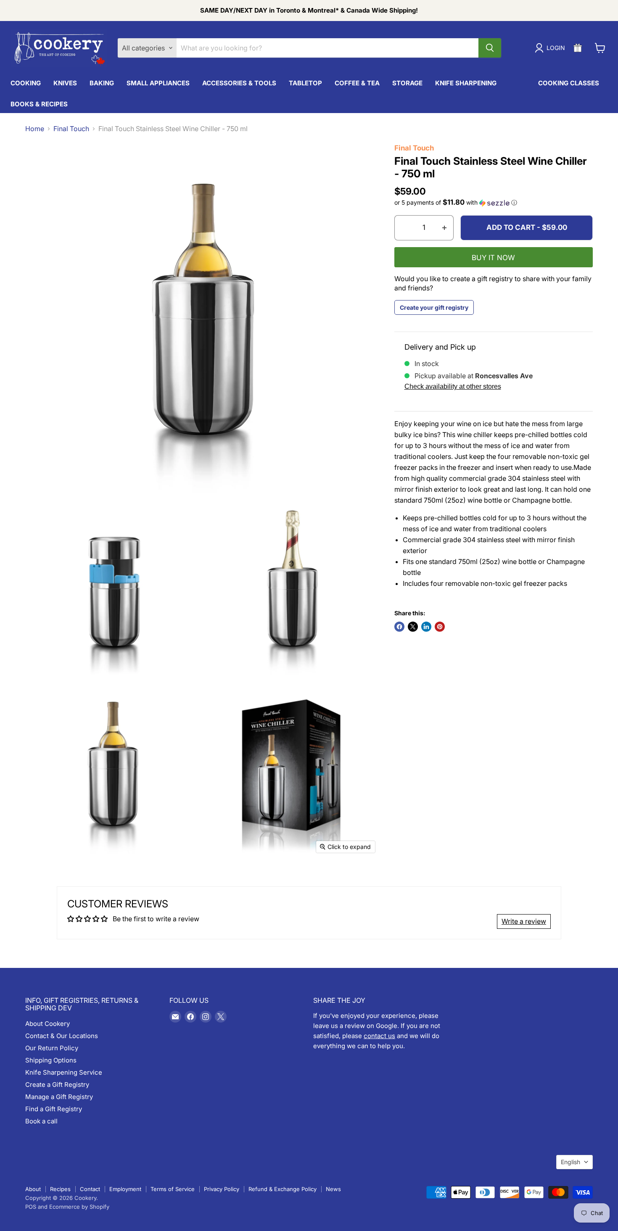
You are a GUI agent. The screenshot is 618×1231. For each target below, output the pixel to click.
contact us (379, 1036)
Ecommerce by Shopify (79, 1206)
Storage (407, 83)
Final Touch (71, 128)
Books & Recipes (39, 104)
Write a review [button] (524, 921)
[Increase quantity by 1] (445, 227)
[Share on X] (413, 627)
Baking (102, 83)
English (570, 1161)
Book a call (41, 1121)
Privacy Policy (221, 1189)
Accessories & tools (239, 83)
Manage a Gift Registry (59, 1097)
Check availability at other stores (452, 386)
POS (30, 1206)
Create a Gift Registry (57, 1085)
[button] (493, 202)
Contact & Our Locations (61, 1036)
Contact (90, 1189)
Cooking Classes (568, 83)
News (333, 1189)
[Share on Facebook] (399, 627)
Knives (65, 83)
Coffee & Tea (357, 83)
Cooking (26, 83)
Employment (125, 1189)
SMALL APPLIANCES (158, 83)
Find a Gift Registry (53, 1109)
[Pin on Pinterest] (440, 627)
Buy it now (493, 257)
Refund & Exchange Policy (282, 1189)
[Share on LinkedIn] (426, 627)
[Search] (489, 48)
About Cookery (47, 1024)
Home (34, 128)
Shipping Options (51, 1060)
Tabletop (305, 83)
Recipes (60, 1189)
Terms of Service (173, 1189)
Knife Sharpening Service (63, 1072)
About (33, 1189)
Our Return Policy (51, 1048)
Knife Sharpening (466, 83)
